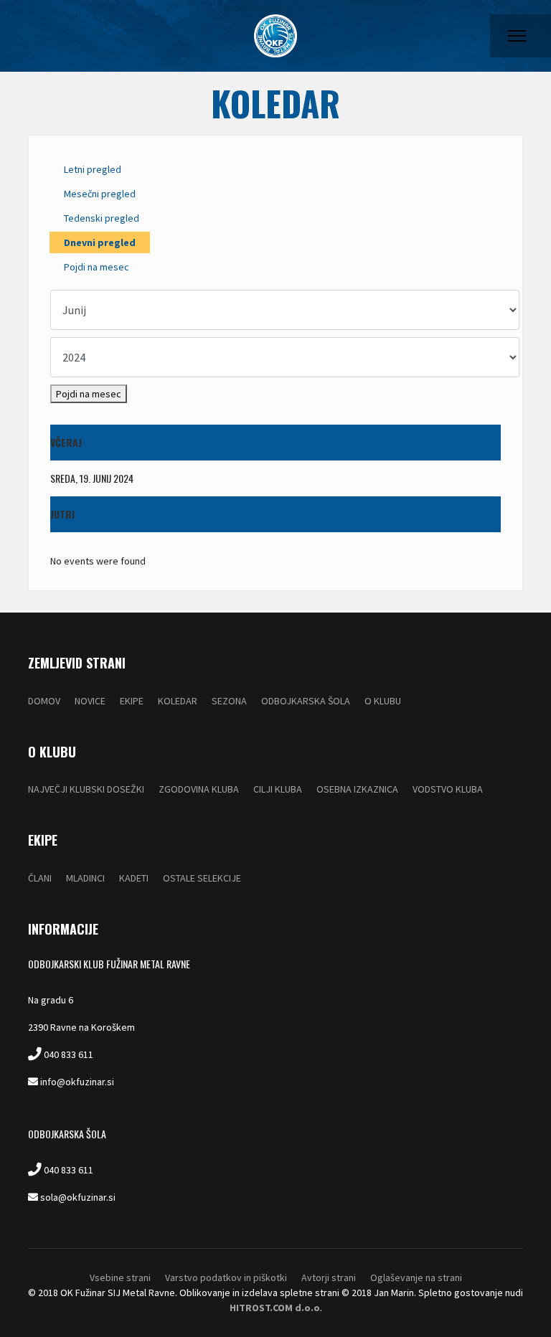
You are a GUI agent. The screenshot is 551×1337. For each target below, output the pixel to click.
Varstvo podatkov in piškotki (226, 1277)
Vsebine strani (120, 1277)
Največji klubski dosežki (86, 789)
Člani (40, 877)
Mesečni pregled (100, 193)
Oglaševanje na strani (416, 1277)
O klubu (382, 700)
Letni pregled (92, 169)
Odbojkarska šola (305, 700)
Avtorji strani (328, 1277)
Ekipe (131, 700)
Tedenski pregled (101, 218)
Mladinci (85, 877)
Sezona (229, 700)
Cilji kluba (277, 789)
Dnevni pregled (100, 242)
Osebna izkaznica (357, 789)
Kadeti (134, 877)
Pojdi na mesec (96, 266)
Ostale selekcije (202, 877)
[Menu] (517, 35)
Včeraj (66, 442)
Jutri (62, 513)
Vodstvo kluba (448, 789)
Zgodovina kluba (199, 789)
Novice (90, 700)
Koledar (177, 700)
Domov (44, 700)
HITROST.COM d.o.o (275, 1307)
